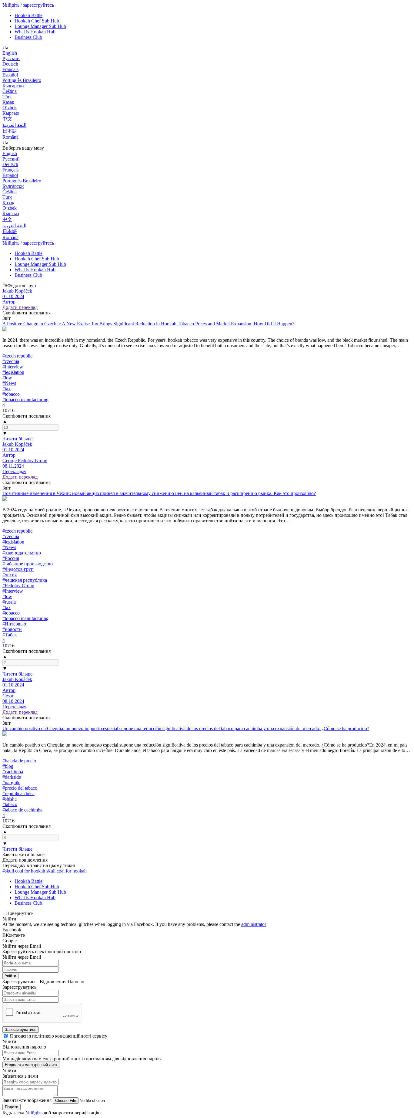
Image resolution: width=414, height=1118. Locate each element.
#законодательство (21, 552)
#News (9, 383)
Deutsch (10, 63)
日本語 (9, 131)
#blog (7, 766)
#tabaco (9, 804)
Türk (7, 96)
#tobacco (11, 394)
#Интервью (14, 623)
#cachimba (12, 771)
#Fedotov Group (18, 585)
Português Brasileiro (21, 80)
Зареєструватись (20, 1029)
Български (13, 85)
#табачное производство (27, 563)
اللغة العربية (14, 125)
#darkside (11, 777)
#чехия (9, 574)
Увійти (10, 976)
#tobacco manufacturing (25, 399)
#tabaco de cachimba (22, 809)
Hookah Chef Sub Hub (37, 20)
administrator (253, 924)
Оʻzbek (9, 107)
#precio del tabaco (19, 788)
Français (10, 69)
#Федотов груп (18, 569)
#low (7, 377)
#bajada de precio (19, 760)
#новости (12, 629)
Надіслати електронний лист (31, 1064)
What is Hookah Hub (35, 31)
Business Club (28, 37)
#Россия (10, 558)
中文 (7, 118)
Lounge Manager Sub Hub (40, 26)
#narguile (11, 782)
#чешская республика (24, 580)
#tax (6, 388)
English (9, 53)
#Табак (9, 634)
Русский (11, 58)
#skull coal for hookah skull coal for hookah (44, 870)
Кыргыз (10, 113)
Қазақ (8, 102)
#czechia (10, 361)
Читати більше (17, 438)
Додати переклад (20, 307)
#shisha (9, 798)
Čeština (9, 91)
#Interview (12, 366)
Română (10, 137)
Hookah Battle (28, 15)
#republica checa (18, 793)
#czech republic (17, 355)
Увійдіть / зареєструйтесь (28, 5)
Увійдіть (33, 1112)
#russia (9, 602)
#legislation (13, 372)
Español (10, 74)
